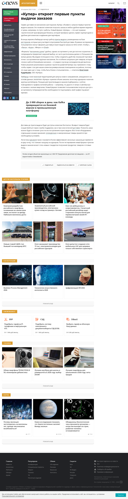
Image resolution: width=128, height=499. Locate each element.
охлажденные (51, 133)
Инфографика (8, 92)
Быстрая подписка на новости (107, 461)
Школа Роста (7, 25)
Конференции (33, 464)
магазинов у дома (37, 51)
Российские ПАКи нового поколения (9, 46)
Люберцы (24, 77)
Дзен (71, 478)
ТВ (29, 475)
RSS (98, 464)
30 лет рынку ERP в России (9, 35)
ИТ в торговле (28, 3)
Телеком (6, 76)
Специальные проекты (36, 467)
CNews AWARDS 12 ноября (9, 19)
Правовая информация (105, 472)
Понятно (121, 495)
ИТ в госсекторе (8, 64)
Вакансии (53, 470)
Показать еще (48, 303)
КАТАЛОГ (111, 3)
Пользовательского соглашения (13, 496)
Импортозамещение (10, 55)
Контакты (53, 472)
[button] (118, 3)
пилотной (37, 77)
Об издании (54, 464)
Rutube (72, 472)
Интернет (6, 80)
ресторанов (25, 42)
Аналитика (9, 467)
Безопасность (8, 60)
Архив (8, 475)
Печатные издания (34, 478)
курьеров (33, 140)
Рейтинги (6, 88)
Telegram (73, 475)
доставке (76, 128)
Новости (9, 464)
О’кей (46, 47)
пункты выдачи (61, 39)
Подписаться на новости (65, 165)
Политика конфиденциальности (108, 467)
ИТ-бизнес (7, 84)
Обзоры (8, 472)
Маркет (30, 470)
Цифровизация (8, 51)
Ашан (31, 47)
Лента (24, 47)
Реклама (53, 467)
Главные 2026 (10, 41)
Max (71, 464)
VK (71, 467)
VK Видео (73, 470)
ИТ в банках (7, 68)
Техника (31, 472)
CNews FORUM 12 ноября (8, 13)
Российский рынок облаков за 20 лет (9, 29)
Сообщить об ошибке (104, 469)
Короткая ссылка (86, 165)
